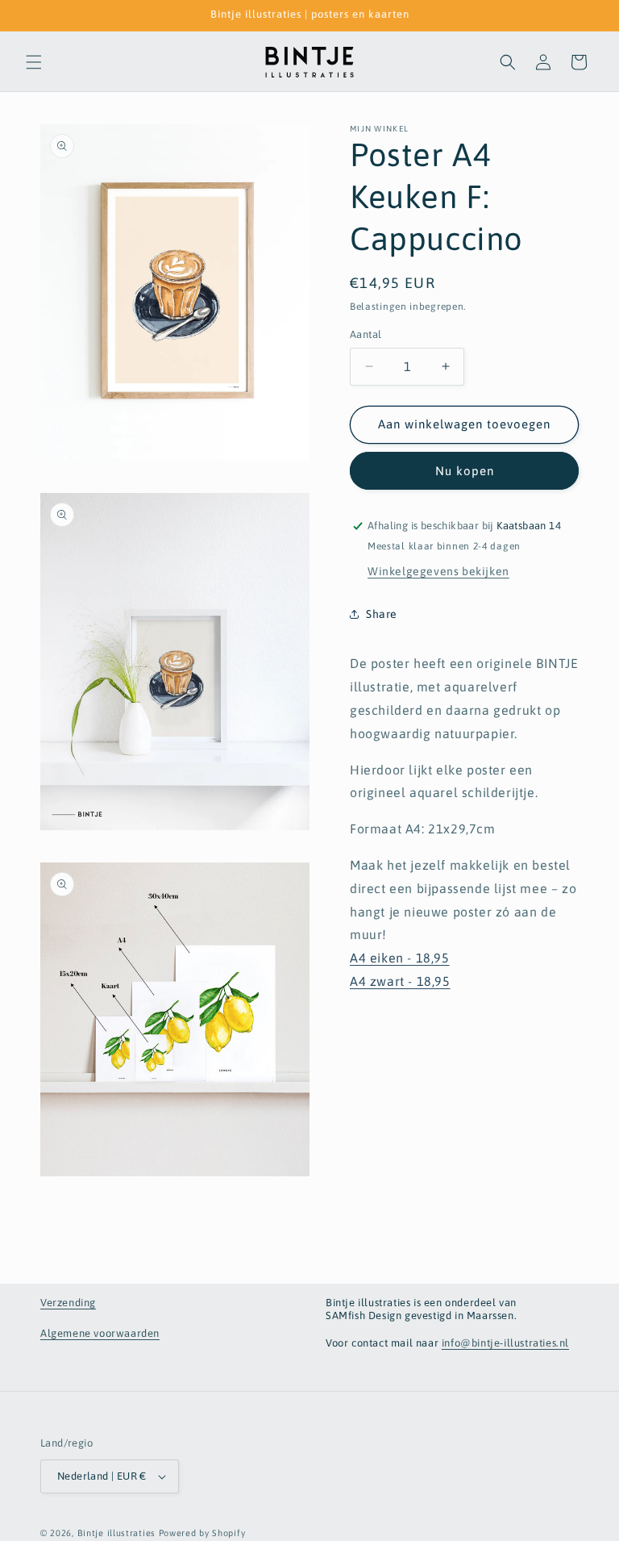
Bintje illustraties (116, 1533)
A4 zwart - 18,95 (400, 981)
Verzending (68, 1303)
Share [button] (381, 614)
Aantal (365, 334)
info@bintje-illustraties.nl (505, 1343)
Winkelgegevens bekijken (438, 571)
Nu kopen (464, 471)
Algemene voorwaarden (100, 1333)
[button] (34, 62)
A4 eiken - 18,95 (400, 957)
